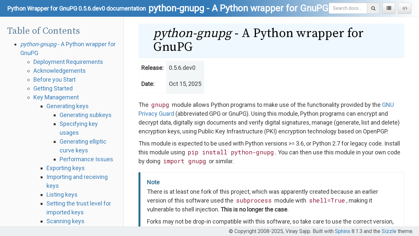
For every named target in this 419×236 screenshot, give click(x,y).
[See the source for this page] (404, 8)
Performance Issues (86, 159)
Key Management (56, 97)
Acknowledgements (59, 70)
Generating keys (67, 106)
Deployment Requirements (68, 61)
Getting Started (53, 88)
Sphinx (342, 231)
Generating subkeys (86, 114)
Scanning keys (65, 221)
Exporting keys (65, 168)
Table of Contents (43, 31)
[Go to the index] (388, 8)
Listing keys (62, 194)
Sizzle (389, 231)
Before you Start (54, 79)
